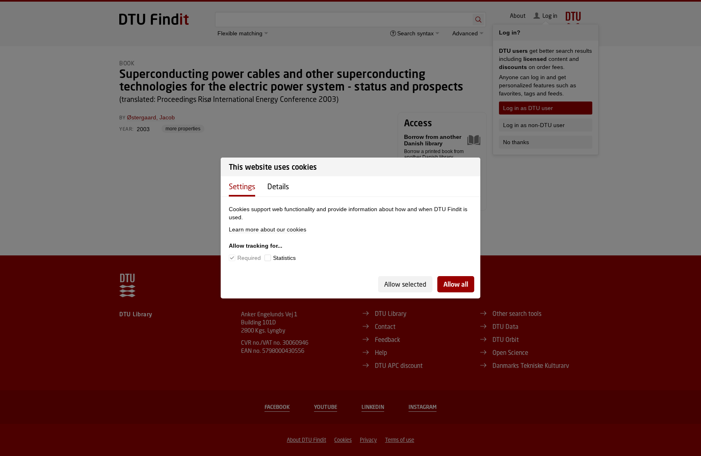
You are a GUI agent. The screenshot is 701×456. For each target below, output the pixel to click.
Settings (242, 186)
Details (278, 186)
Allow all (455, 284)
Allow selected (405, 284)
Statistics (284, 258)
